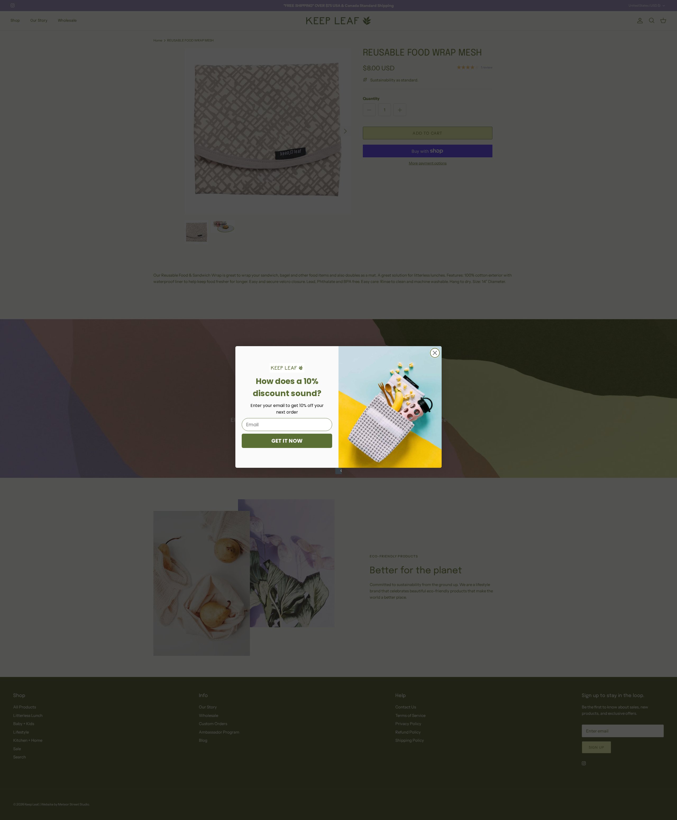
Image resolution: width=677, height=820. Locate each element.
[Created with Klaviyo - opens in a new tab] (338, 471)
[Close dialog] (435, 353)
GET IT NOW (287, 441)
